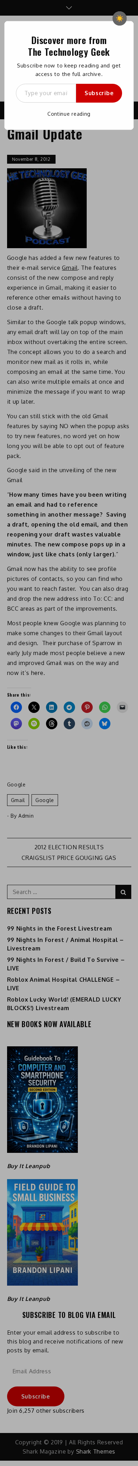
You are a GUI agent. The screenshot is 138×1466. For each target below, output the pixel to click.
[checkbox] (120, 18)
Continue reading (69, 114)
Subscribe (99, 93)
